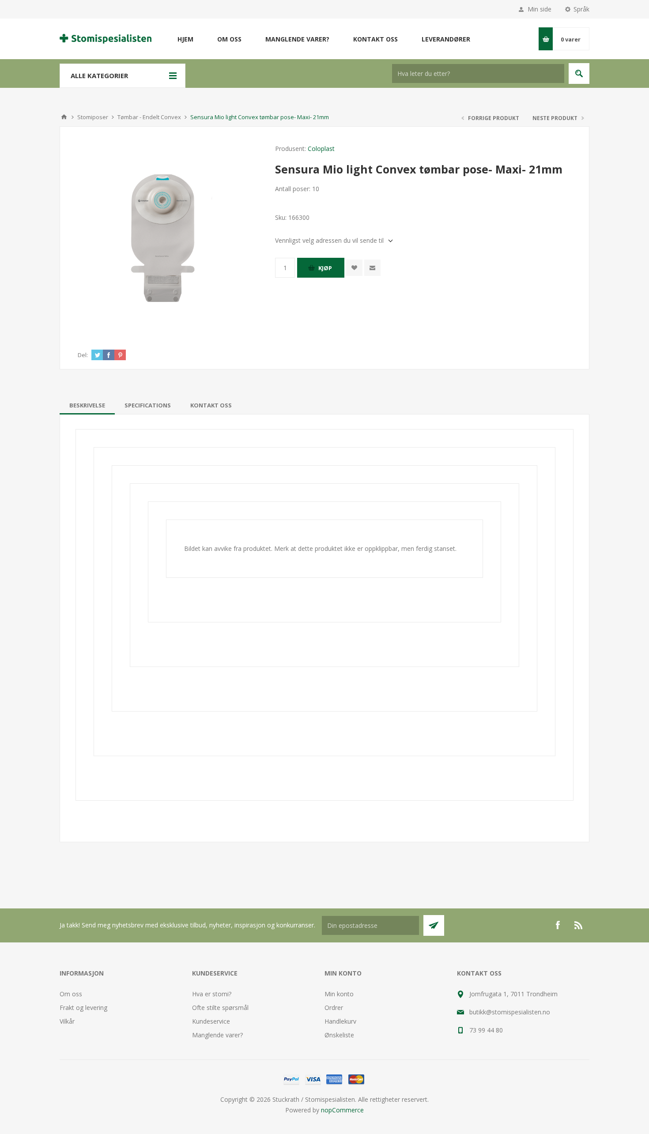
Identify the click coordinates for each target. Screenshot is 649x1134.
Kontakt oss (211, 405)
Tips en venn (372, 268)
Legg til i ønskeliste (354, 268)
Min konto (339, 994)
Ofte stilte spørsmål (220, 1007)
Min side (539, 9)
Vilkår (67, 1021)
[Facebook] (558, 925)
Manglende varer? (217, 1035)
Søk (579, 73)
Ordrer (333, 1007)
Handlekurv (340, 1021)
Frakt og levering (83, 1007)
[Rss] (579, 925)
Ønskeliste (339, 1035)
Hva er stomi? (211, 994)
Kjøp (325, 268)
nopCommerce (342, 1110)
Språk (581, 9)
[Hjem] (64, 117)
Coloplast (321, 148)
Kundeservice (211, 1021)
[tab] (87, 405)
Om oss (71, 994)
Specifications (148, 405)
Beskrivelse (87, 405)
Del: (83, 355)
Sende (433, 925)
